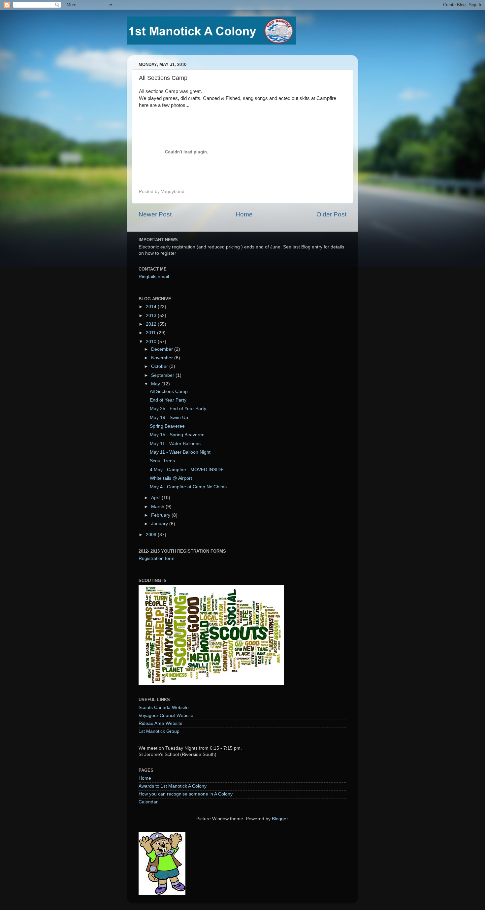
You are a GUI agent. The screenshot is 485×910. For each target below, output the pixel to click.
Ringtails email (154, 276)
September (163, 375)
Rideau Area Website (160, 723)
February (161, 515)
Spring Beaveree (167, 426)
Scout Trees (162, 460)
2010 (152, 341)
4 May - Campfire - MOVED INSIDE (187, 469)
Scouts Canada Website (164, 707)
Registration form (157, 558)
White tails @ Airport (171, 478)
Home (244, 214)
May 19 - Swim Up (169, 417)
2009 (152, 534)
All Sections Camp (169, 391)
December (162, 349)
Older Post (331, 214)
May (156, 383)
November (162, 357)
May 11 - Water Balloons (175, 443)
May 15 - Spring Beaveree (177, 434)
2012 (152, 324)
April (156, 497)
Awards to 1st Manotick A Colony (173, 786)
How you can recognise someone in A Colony (186, 794)
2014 (152, 306)
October (160, 366)
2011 (151, 332)
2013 (152, 315)
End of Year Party (168, 400)
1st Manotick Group (159, 731)
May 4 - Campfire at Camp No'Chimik (189, 486)
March (158, 506)
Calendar (148, 801)
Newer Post (155, 214)
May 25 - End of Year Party (178, 408)
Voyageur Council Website (166, 715)
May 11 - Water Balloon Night (180, 452)
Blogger (280, 818)
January (160, 523)
